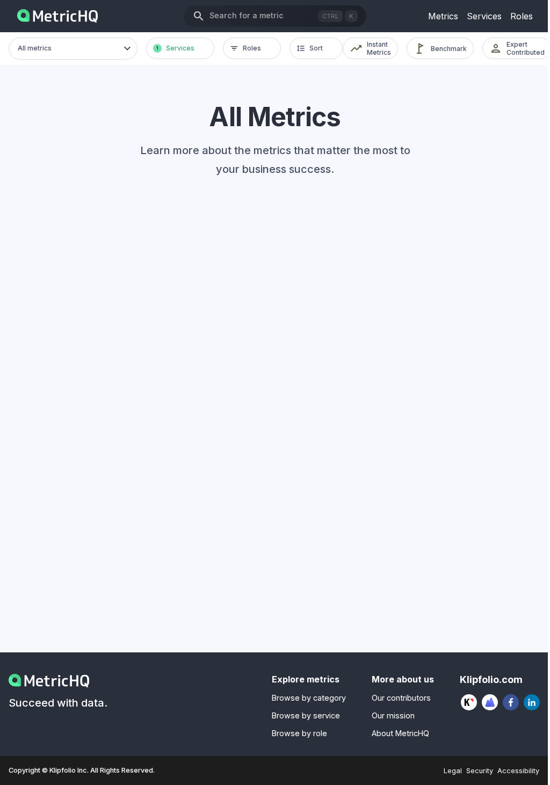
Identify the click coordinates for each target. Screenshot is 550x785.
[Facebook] (511, 702)
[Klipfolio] (469, 702)
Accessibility (518, 771)
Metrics (443, 16)
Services (484, 16)
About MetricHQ (400, 733)
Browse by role (299, 733)
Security (479, 771)
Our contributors (401, 697)
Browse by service (306, 715)
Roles (521, 16)
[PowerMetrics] (490, 702)
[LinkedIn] (532, 702)
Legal (453, 771)
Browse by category (309, 697)
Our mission (393, 715)
